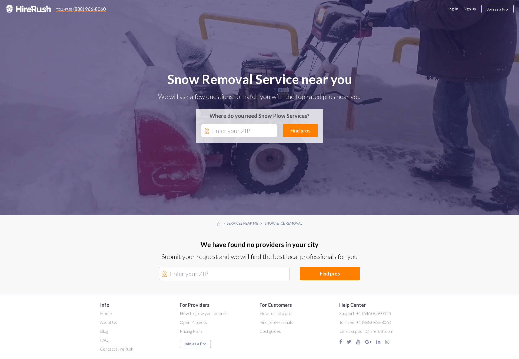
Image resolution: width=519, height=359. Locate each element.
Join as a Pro (195, 344)
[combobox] (239, 131)
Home (106, 313)
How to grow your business (204, 313)
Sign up (470, 8)
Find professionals (276, 322)
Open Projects (193, 322)
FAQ (104, 340)
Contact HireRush (116, 349)
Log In (453, 8)
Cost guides (270, 331)
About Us (108, 322)
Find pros (300, 131)
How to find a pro (275, 313)
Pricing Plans (191, 331)
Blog (104, 331)
